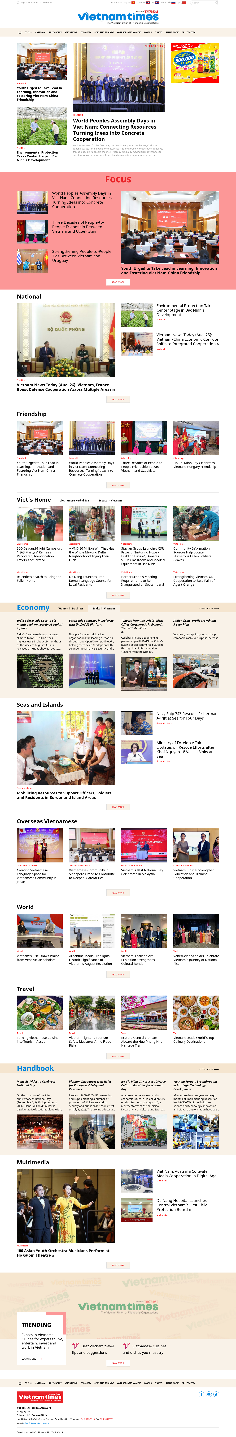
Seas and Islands (40, 704)
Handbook (172, 32)
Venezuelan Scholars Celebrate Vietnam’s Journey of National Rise (196, 960)
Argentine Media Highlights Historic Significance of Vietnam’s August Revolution (90, 960)
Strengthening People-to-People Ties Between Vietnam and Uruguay (81, 256)
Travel (159, 32)
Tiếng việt (126, 3)
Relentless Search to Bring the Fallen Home (39, 579)
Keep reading (206, 608)
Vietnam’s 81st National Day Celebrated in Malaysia (142, 872)
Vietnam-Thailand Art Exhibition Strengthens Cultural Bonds (138, 960)
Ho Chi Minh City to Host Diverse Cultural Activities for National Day (143, 1085)
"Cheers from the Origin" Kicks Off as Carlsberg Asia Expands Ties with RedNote (142, 624)
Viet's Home (34, 499)
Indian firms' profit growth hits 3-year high (195, 622)
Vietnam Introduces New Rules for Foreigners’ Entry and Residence (90, 1085)
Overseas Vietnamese (129, 32)
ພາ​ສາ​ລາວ (141, 2)
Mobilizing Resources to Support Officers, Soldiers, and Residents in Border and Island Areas (65, 795)
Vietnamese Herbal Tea (74, 500)
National (40, 32)
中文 (180, 3)
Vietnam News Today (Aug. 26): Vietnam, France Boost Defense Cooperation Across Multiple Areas (64, 387)
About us (47, 3)
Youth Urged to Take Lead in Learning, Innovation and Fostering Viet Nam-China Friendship (39, 94)
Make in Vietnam (104, 608)
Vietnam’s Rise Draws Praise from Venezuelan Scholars (38, 958)
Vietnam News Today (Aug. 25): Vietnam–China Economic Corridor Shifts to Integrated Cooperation (188, 339)
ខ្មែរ (153, 3)
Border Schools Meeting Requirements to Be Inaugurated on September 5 (142, 581)
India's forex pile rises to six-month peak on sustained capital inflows (39, 624)
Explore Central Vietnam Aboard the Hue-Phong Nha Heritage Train (141, 1041)
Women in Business (70, 608)
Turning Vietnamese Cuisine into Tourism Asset (37, 1039)
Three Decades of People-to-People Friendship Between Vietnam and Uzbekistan (78, 227)
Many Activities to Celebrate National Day (36, 1083)
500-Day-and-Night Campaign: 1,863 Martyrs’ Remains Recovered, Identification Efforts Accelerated (39, 554)
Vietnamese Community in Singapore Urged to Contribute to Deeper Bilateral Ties (92, 874)
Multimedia (189, 32)
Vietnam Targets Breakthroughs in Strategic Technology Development (195, 1085)
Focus (28, 32)
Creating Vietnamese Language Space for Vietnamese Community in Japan (36, 876)
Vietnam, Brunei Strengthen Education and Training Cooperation (193, 874)
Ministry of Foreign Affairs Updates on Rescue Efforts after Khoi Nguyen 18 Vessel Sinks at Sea (185, 749)
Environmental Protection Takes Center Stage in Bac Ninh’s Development (37, 156)
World (148, 32)
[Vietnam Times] (20, 32)
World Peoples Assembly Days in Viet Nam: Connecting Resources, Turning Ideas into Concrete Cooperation (115, 129)
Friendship (55, 32)
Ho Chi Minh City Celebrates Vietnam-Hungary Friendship (194, 465)
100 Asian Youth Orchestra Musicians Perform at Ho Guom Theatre (63, 1253)
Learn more (29, 1358)
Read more (118, 282)
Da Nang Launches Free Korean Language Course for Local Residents (90, 581)
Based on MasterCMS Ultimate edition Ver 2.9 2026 (40, 1432)
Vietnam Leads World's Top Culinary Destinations (193, 1039)
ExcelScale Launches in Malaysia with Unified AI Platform (91, 622)
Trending (36, 1325)
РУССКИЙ (166, 3)
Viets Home (71, 32)
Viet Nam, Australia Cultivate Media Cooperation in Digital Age (187, 1173)
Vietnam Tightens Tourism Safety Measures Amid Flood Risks (90, 1041)
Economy (86, 32)
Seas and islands (104, 32)
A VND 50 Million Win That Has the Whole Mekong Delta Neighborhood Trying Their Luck (91, 554)
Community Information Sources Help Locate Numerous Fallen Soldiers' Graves (193, 554)
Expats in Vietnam (110, 500)
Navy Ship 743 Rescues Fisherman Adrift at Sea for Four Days (187, 716)
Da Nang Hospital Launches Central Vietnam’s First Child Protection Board (182, 1205)
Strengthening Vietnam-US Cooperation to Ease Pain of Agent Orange (193, 581)
